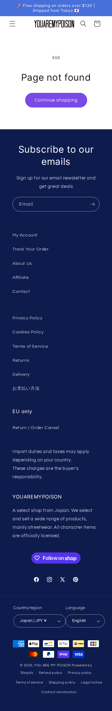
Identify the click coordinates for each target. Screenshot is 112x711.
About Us (22, 263)
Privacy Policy (27, 318)
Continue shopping (56, 100)
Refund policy (50, 673)
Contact (21, 291)
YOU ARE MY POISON (52, 665)
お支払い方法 (26, 388)
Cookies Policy (28, 332)
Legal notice (91, 682)
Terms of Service (30, 346)
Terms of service (29, 682)
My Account (25, 235)
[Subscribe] (92, 204)
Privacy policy (79, 673)
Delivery (21, 374)
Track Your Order (30, 249)
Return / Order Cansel (35, 428)
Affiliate (20, 277)
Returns (20, 360)
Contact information (58, 692)
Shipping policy (62, 682)
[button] (12, 24)
